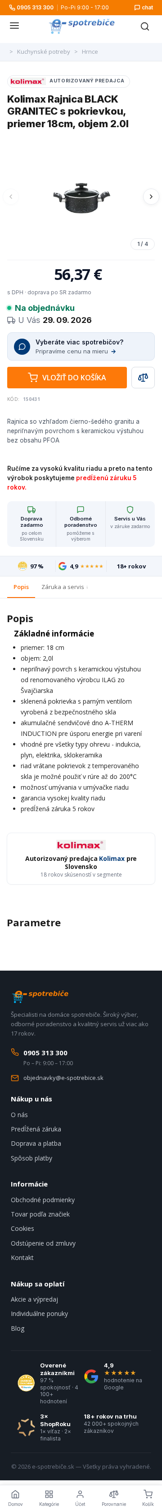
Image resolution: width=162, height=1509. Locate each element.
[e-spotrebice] (81, 26)
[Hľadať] (145, 26)
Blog (17, 1328)
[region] (81, 196)
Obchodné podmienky (43, 1199)
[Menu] (14, 26)
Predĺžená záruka (36, 1129)
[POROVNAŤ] (143, 377)
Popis (21, 587)
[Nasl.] (151, 197)
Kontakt (22, 1257)
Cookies (22, 1228)
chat (147, 7)
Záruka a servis (62, 587)
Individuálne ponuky (39, 1313)
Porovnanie (114, 1504)
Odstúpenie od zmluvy (43, 1243)
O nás (19, 1114)
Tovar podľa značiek (40, 1214)
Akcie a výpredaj (34, 1299)
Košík (148, 1504)
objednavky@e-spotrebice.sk (63, 1078)
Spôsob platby (31, 1158)
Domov (15, 1504)
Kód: (13, 399)
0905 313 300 (35, 7)
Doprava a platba (36, 1143)
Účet (80, 1504)
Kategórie (49, 1504)
